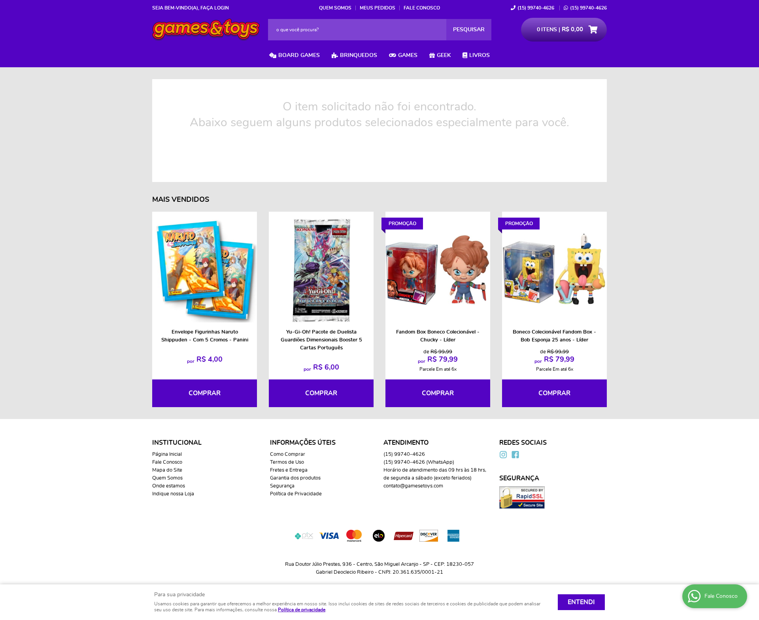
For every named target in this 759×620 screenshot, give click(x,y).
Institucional (177, 443)
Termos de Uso (287, 462)
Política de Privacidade (296, 494)
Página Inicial (167, 454)
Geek (444, 55)
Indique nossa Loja (173, 494)
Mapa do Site (167, 470)
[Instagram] (503, 455)
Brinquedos (358, 55)
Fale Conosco (422, 8)
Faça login (214, 8)
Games (407, 55)
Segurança (282, 486)
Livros (479, 55)
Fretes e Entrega (289, 470)
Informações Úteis (303, 443)
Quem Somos (335, 8)
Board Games (299, 55)
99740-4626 (535, 8)
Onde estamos (168, 486)
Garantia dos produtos (295, 478)
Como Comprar (287, 454)
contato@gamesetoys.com (413, 486)
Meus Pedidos (377, 8)
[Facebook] (515, 455)
